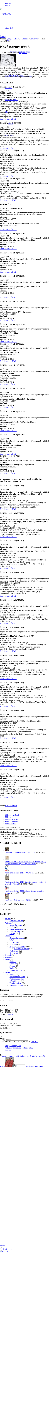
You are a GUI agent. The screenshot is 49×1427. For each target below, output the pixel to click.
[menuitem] (27, 3)
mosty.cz (8, 3)
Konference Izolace (21, 949)
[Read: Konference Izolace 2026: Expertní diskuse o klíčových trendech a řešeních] (7, 880)
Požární (12, 966)
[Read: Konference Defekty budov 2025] (7, 898)
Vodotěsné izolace (16, 985)
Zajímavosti (14, 953)
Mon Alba (34, 1042)
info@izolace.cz (12, 1014)
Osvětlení (13, 964)
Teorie (7, 959)
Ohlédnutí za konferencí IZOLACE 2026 (20, 852)
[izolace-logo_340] (6, 14)
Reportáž (8, 955)
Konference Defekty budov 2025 (17, 900)
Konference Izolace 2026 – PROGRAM (20, 873)
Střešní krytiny (15, 981)
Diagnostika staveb (17, 938)
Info (11, 940)
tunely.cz (8, 5)
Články (3, 37)
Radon (12, 968)
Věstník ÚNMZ (11, 806)
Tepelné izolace (15, 983)
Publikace (13, 944)
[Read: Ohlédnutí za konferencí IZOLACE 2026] (7, 850)
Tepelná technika (16, 970)
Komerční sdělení (16, 921)
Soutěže (8, 957)
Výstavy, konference (17, 947)
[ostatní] (8, 919)
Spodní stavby (15, 931)
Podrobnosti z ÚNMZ (8, 119)
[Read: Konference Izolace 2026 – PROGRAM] (7, 871)
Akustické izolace (16, 925)
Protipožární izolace (17, 979)
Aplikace (8, 923)
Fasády (12, 927)
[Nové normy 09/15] (8, 66)
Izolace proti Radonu (17, 977)
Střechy (12, 934)
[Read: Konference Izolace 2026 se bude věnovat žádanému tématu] (7, 889)
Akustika (13, 962)
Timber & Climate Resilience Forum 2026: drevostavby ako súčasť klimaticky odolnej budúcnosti (25, 863)
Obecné (8, 936)
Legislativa (23, 53)
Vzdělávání (14, 951)
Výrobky (8, 972)
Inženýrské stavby (16, 929)
